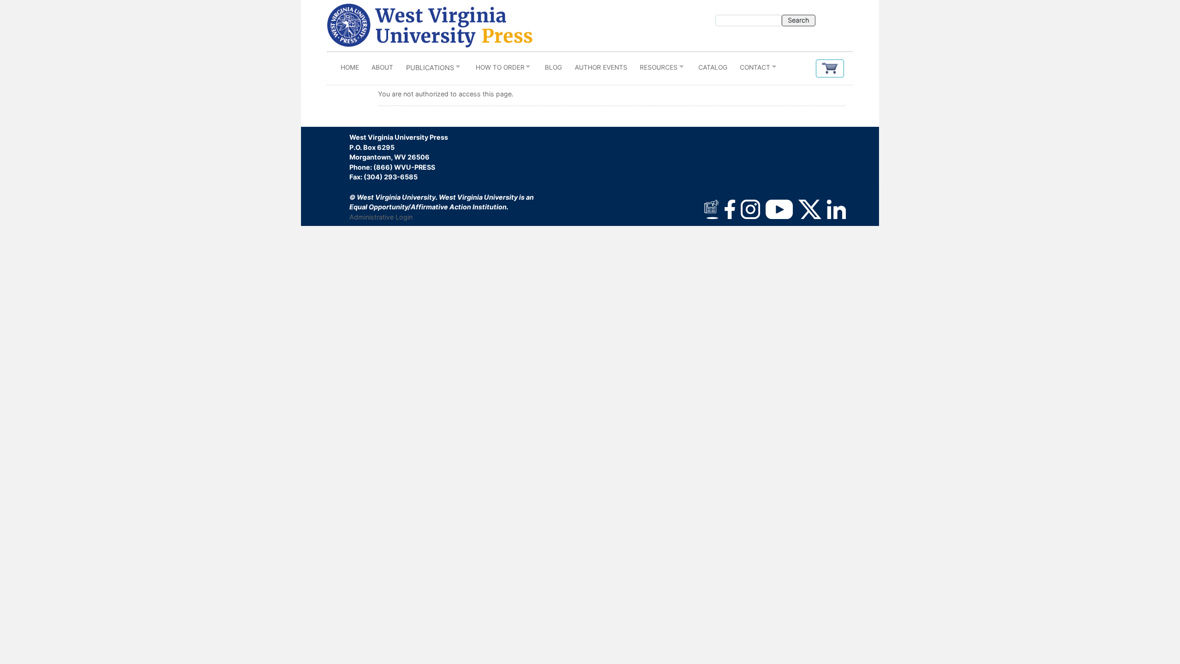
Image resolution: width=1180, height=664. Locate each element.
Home (350, 67)
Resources (655, 69)
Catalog (712, 67)
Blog (553, 67)
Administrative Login (381, 217)
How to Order (497, 69)
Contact (752, 69)
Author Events (601, 67)
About (382, 67)
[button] (830, 68)
